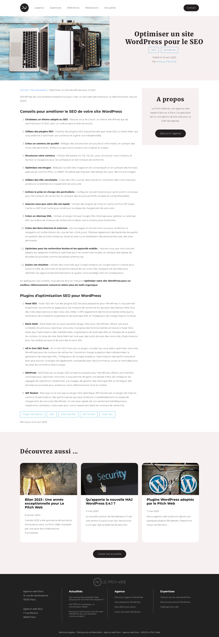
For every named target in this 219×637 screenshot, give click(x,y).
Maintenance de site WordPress (175, 602)
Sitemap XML (68, 414)
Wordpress (170, 49)
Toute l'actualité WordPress (127, 612)
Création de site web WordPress (175, 597)
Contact (191, 7)
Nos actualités (39, 90)
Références (73, 7)
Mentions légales (67, 632)
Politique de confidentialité (89, 632)
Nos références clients (125, 607)
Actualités (110, 7)
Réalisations (92, 7)
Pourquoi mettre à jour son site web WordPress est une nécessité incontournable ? (86, 613)
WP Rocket (89, 414)
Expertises (55, 7)
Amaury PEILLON (166, 61)
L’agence (39, 7)
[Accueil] (24, 7)
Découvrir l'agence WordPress (129, 597)
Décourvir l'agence (170, 133)
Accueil (24, 90)
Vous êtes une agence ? (166, 7)
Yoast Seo (107, 414)
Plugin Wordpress (33, 414)
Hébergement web (169, 607)
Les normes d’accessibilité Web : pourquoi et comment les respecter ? (86, 598)
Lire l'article (48, 478)
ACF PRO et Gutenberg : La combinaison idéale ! (82, 605)
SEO (153, 49)
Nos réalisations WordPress (127, 602)
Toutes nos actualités (109, 553)
